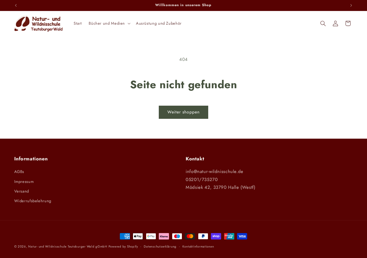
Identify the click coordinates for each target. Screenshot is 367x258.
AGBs (19, 172)
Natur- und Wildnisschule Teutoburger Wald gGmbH (67, 246)
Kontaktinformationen (198, 246)
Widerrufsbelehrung (32, 201)
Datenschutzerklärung (160, 246)
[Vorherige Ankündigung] (16, 5)
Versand (21, 191)
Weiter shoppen (183, 112)
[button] (109, 23)
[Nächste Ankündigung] (351, 5)
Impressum (24, 182)
